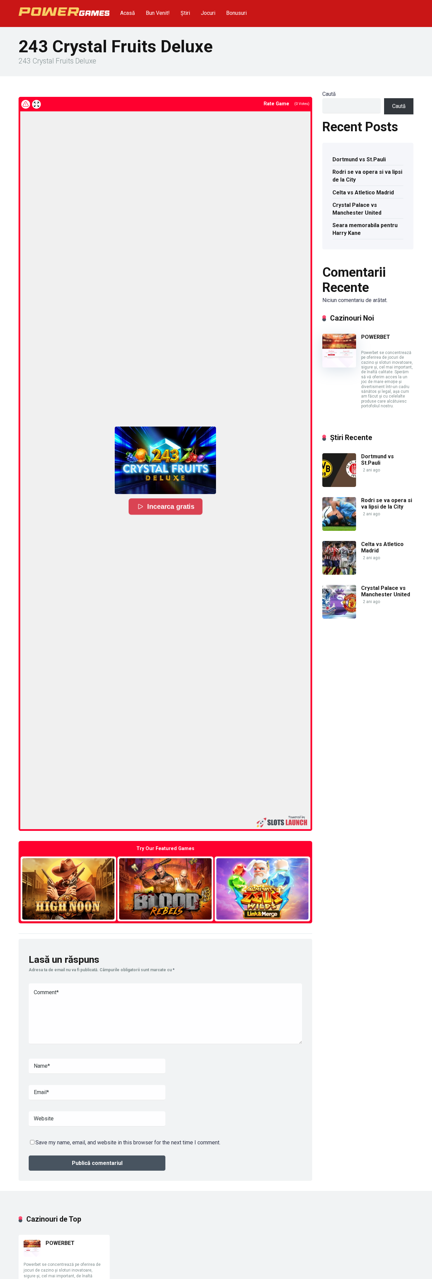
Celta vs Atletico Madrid (363, 192)
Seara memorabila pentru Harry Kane (365, 229)
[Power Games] (64, 9)
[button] (165, 460)
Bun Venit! (158, 13)
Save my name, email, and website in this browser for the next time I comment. (127, 1142)
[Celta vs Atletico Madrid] (339, 573)
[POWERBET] (339, 365)
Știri (185, 13)
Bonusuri (236, 13)
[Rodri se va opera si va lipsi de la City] (339, 529)
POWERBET (375, 337)
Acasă (127, 13)
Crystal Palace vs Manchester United (356, 209)
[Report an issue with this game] (25, 104)
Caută (329, 94)
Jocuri (208, 13)
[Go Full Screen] (36, 104)
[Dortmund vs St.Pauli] (339, 485)
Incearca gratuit (68, 889)
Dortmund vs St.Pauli (359, 159)
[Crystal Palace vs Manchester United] (339, 617)
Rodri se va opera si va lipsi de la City (367, 176)
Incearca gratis (170, 506)
